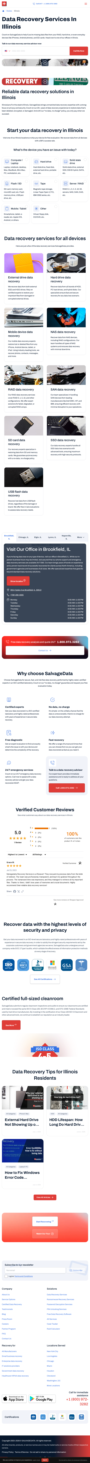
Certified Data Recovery (12, 1304)
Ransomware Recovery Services (60, 1299)
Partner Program (9, 1329)
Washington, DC (53, 1381)
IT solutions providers (11, 1366)
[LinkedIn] (40, 1457)
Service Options (8, 1299)
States (9, 11)
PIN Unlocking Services (56, 1309)
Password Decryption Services (59, 1304)
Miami (49, 1366)
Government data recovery (13, 1371)
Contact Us (6, 1339)
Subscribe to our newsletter (19, 1265)
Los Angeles (52, 1356)
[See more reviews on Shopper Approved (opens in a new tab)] (22, 891)
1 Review (21, 842)
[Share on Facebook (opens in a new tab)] (14, 891)
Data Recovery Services (57, 1295)
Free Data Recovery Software (59, 1314)
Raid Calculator (53, 1329)
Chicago (50, 1361)
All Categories (11, 1114)
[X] (49, 1457)
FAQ (4, 1334)
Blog (4, 1314)
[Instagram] (45, 1457)
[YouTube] (54, 1457)
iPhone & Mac (24, 1114)
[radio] (45, 828)
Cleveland (51, 1376)
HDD (52, 1114)
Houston (50, 1371)
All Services (52, 1319)
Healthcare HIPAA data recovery (15, 1376)
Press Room (7, 1319)
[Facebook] (35, 1457)
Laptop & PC (23, 1167)
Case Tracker (52, 1324)
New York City (52, 1351)
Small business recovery (12, 1356)
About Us (6, 1295)
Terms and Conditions (23, 1276)
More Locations (53, 1386)
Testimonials (7, 1309)
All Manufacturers (9, 1351)
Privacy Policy (8, 1452)
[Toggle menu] (85, 3)
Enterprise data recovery (12, 1361)
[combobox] (6, 51)
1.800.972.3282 (68, 641)
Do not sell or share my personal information (48, 1452)
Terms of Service (22, 1452)
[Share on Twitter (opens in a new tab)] (18, 891)
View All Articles (43, 1197)
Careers (5, 1324)
